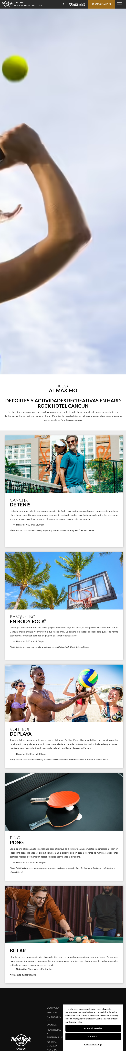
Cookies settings (93, 1044)
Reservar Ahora (101, 4)
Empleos (52, 1012)
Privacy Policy (75, 1022)
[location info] (63, 4)
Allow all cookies (93, 1028)
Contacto (53, 1007)
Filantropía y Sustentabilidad (54, 1033)
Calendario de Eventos (54, 1021)
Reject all (93, 1036)
